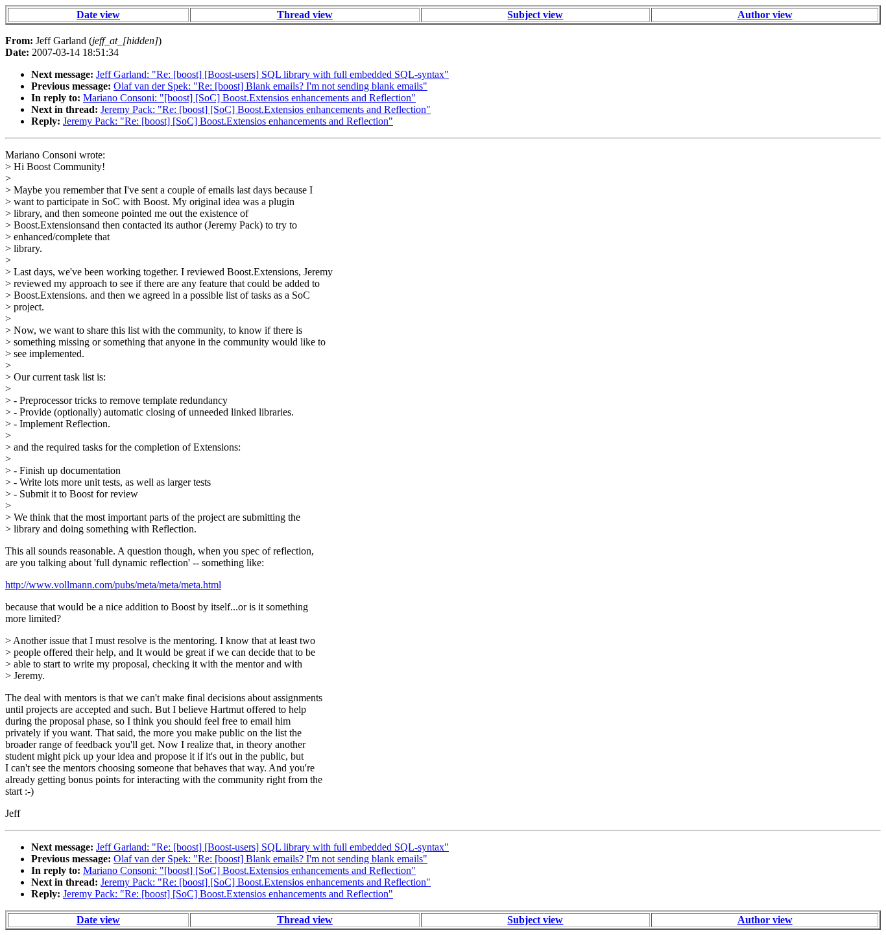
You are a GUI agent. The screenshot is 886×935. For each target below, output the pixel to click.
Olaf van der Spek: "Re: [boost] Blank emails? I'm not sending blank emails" (270, 86)
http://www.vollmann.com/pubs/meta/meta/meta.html (113, 584)
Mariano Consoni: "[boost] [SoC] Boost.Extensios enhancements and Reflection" (249, 97)
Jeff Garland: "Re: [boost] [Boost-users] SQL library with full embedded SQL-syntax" (272, 74)
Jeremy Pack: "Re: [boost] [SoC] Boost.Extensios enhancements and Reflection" (266, 109)
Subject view (535, 14)
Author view (765, 14)
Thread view (305, 14)
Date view (98, 14)
